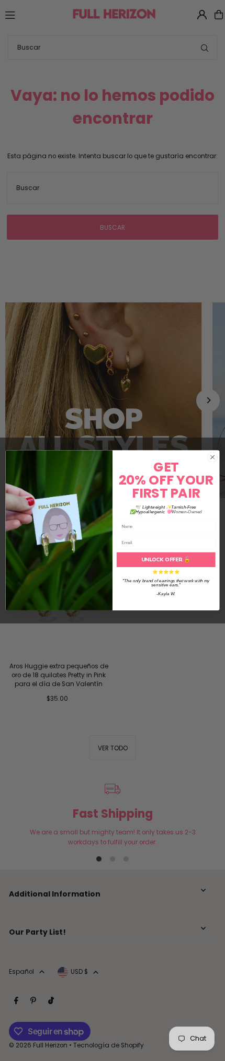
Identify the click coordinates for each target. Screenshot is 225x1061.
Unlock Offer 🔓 (165, 559)
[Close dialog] (212, 457)
